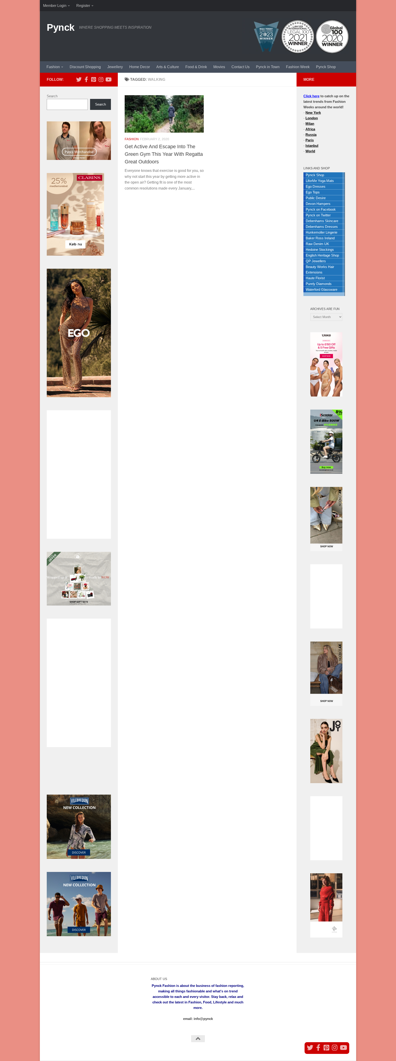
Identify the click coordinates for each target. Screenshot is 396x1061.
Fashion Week (298, 67)
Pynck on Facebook (321, 209)
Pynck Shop (326, 67)
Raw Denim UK (317, 244)
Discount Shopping (85, 67)
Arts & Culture (167, 67)
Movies (219, 67)
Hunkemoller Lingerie (321, 232)
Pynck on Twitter (318, 215)
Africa (310, 129)
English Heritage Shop (322, 255)
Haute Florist (315, 278)
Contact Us (240, 67)
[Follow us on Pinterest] (93, 79)
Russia (310, 135)
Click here (311, 96)
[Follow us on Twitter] (79, 79)
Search (52, 96)
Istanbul (311, 146)
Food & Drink (196, 67)
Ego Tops (313, 192)
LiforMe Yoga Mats (320, 181)
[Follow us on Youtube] (108, 79)
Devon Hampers (318, 204)
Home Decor (139, 67)
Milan (309, 124)
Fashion (53, 67)
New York (313, 112)
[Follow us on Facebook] (86, 79)
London (311, 118)
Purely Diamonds (319, 284)
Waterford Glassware (321, 289)
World (310, 151)
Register (83, 6)
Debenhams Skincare (322, 221)
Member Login (54, 6)
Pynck (60, 27)
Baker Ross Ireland (320, 238)
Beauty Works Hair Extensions (320, 269)
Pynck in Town (268, 67)
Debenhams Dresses (322, 227)
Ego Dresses (315, 186)
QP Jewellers (316, 261)
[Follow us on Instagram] (101, 79)
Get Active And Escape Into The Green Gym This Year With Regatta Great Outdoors (164, 154)
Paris (309, 140)
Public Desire (316, 198)
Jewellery (115, 67)
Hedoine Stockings (320, 249)
